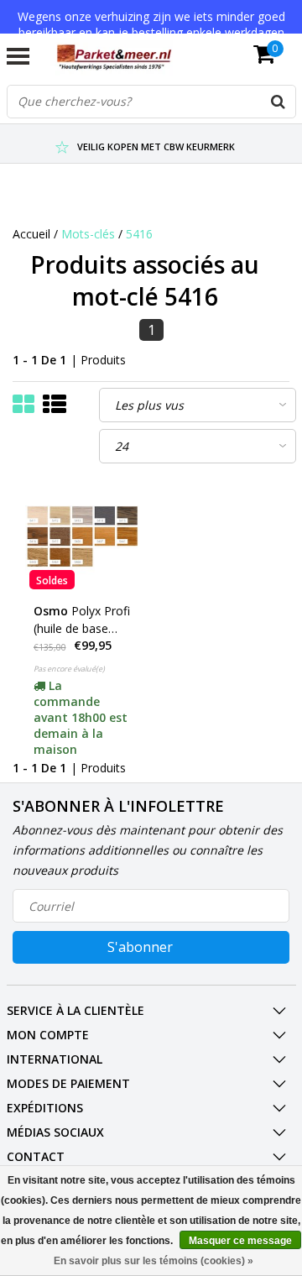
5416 (139, 234)
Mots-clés (88, 234)
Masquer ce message (240, 1241)
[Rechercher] (278, 101)
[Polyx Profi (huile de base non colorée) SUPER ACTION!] (82, 536)
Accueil (31, 234)
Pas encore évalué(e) (69, 668)
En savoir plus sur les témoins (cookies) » (153, 1261)
